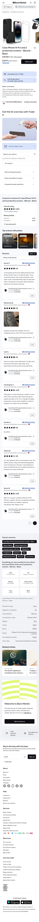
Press (4, 775)
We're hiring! (6, 780)
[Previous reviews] (30, 523)
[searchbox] (27, 7)
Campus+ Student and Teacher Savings (15, 823)
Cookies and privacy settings (11, 869)
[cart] (35, 3)
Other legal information (10, 875)
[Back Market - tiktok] (8, 785)
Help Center (6, 798)
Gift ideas (6, 850)
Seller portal (6, 828)
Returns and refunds (9, 803)
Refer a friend (7, 812)
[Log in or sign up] (31, 3)
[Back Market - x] (21, 785)
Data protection (7, 872)
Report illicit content (9, 880)
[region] (19, 241)
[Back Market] (19, 2)
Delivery (5, 800)
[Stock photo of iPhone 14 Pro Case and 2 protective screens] (16, 30)
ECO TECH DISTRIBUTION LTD (14, 102)
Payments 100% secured (10, 831)
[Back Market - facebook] (17, 785)
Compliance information (30, 102)
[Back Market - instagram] (4, 785)
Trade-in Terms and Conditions (12, 867)
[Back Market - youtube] (12, 785)
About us (5, 772)
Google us (27, 713)
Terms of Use (7, 862)
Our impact (6, 777)
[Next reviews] (35, 523)
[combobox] (19, 154)
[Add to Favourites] (35, 48)
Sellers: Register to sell (9, 825)
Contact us (6, 795)
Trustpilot (6, 783)
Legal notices (7, 877)
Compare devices (8, 845)
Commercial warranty (9, 815)
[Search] (16, 6)
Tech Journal (7, 842)
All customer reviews (9, 847)
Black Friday (6, 853)
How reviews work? (11, 224)
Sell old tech (6, 820)
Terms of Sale (7, 864)
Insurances (6, 817)
